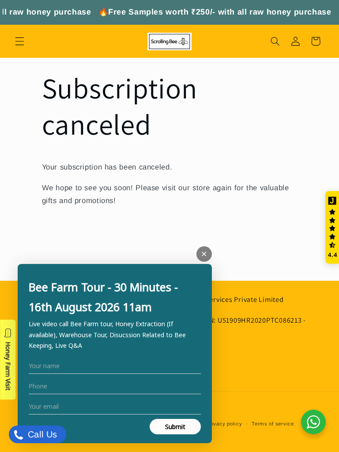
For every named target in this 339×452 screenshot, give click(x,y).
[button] (19, 41)
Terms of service (273, 423)
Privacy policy (224, 423)
